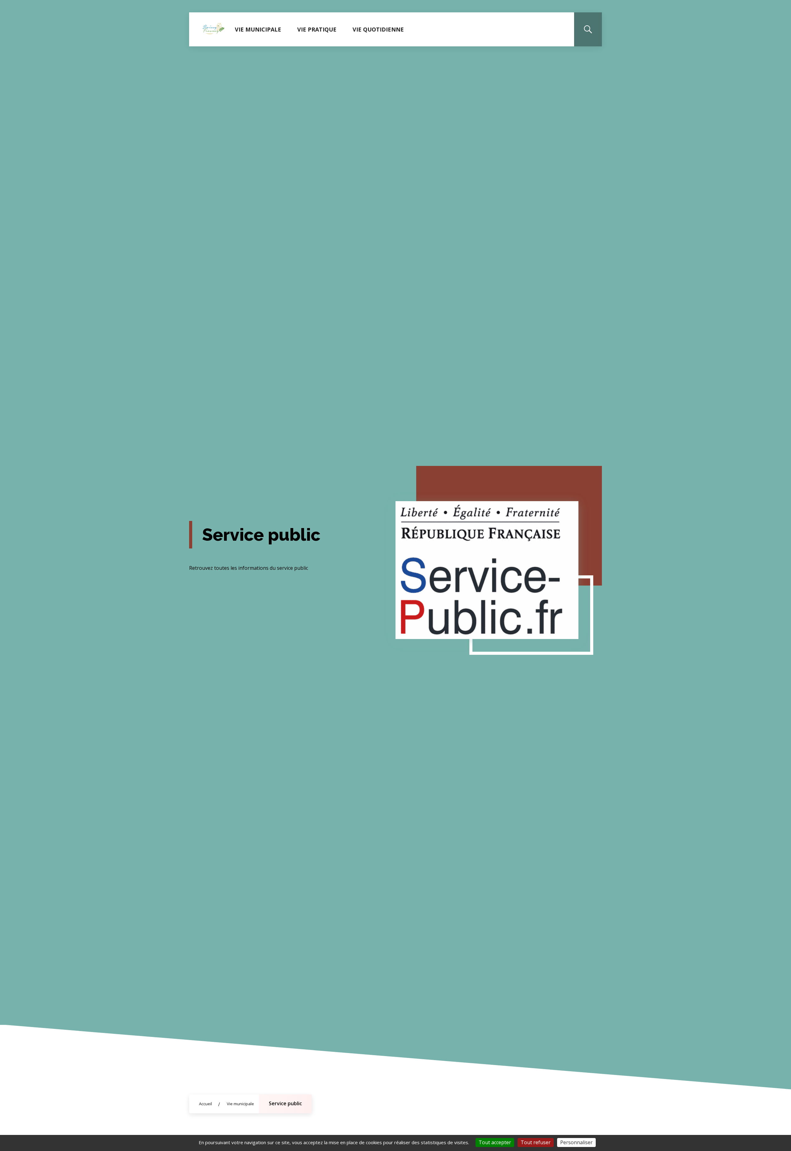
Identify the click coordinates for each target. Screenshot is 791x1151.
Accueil (205, 1103)
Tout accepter (495, 1142)
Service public (285, 1103)
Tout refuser (536, 1142)
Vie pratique (316, 29)
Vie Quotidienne (378, 29)
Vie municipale (258, 29)
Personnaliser (576, 1142)
